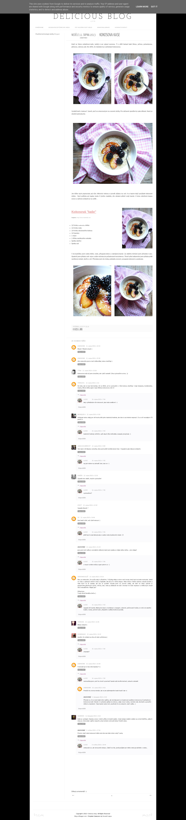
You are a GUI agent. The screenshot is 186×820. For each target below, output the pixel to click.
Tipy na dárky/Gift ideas (83, 27)
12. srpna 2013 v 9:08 (98, 446)
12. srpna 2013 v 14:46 (88, 517)
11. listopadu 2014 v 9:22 (93, 716)
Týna (79, 370)
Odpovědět (81, 352)
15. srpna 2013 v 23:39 (93, 663)
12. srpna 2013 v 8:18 (93, 414)
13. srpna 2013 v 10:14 (96, 576)
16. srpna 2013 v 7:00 (98, 678)
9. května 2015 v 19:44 (99, 744)
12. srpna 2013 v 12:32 (91, 475)
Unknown (81, 346)
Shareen (81, 716)
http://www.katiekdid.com (84, 217)
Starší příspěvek (150, 795)
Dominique (82, 634)
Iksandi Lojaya (107, 816)
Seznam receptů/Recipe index (59, 27)
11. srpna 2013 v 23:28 (89, 370)
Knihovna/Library (103, 27)
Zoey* (80, 505)
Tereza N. (81, 383)
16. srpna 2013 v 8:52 (99, 687)
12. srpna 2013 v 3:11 (92, 383)
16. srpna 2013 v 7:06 (98, 490)
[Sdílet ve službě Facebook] (81, 329)
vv (78, 517)
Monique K (82, 414)
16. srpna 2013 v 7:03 (98, 605)
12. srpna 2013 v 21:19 (93, 547)
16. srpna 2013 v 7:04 (98, 399)
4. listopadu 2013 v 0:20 (99, 697)
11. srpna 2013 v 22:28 (93, 358)
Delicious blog (93, 17)
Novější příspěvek (73, 795)
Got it (154, 6)
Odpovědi (83, 395)
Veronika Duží (83, 576)
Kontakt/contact (121, 27)
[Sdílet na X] (79, 329)
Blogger (57, 34)
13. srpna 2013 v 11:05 (92, 622)
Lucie (82, 326)
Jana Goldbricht (84, 446)
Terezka (81, 622)
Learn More (142, 6)
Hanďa (80, 475)
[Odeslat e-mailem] (74, 329)
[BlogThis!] (76, 329)
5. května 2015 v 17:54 (93, 730)
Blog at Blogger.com (80, 816)
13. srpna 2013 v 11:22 (94, 634)
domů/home (39, 27)
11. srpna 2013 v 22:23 (93, 346)
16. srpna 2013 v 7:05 (98, 460)
